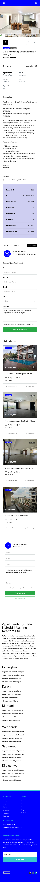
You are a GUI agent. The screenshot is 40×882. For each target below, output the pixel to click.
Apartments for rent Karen (12, 694)
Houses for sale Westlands (12, 738)
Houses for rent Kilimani (11, 720)
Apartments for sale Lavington (13, 675)
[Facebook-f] (33, 872)
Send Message (20, 593)
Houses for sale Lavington (12, 678)
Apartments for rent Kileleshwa (13, 773)
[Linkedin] (36, 872)
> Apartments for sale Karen (11, 691)
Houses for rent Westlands (12, 742)
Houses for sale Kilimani (11, 717)
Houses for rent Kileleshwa (12, 780)
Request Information (20, 329)
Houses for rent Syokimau (12, 761)
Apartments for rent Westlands (13, 735)
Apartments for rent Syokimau (13, 754)
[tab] (5, 42)
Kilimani (8, 706)
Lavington (9, 667)
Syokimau (9, 746)
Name (5, 268)
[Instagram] (30, 872)
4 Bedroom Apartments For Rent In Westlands (21, 468)
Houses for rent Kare (10, 701)
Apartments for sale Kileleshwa (14, 770)
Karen (6, 686)
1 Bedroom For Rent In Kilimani (16, 515)
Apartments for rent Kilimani (13, 714)
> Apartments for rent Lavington (13, 672)
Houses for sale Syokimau (12, 757)
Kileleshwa (10, 766)
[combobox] (20, 301)
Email (5, 287)
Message (6, 306)
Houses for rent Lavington (12, 682)
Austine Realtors (12, 386)
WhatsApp (32, 254)
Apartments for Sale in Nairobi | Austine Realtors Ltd (18, 627)
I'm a (4, 296)
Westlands (9, 727)
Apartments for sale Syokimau (13, 751)
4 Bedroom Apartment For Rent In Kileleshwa (21, 421)
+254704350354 (20, 254)
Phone (5, 277)
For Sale (13, 48)
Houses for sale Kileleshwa (12, 777)
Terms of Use (29, 324)
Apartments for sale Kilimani (13, 710)
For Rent (31, 348)
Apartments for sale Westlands (13, 732)
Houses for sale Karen (10, 698)
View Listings (32, 245)
